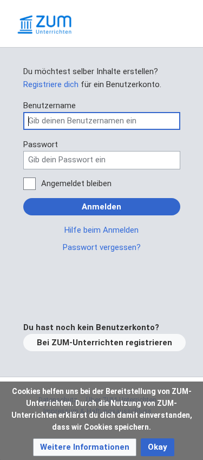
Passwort (40, 144)
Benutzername (49, 105)
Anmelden (101, 207)
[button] (84, 447)
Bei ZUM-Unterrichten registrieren (104, 342)
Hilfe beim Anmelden (101, 230)
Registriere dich (50, 84)
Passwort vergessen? (102, 247)
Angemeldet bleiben (76, 183)
